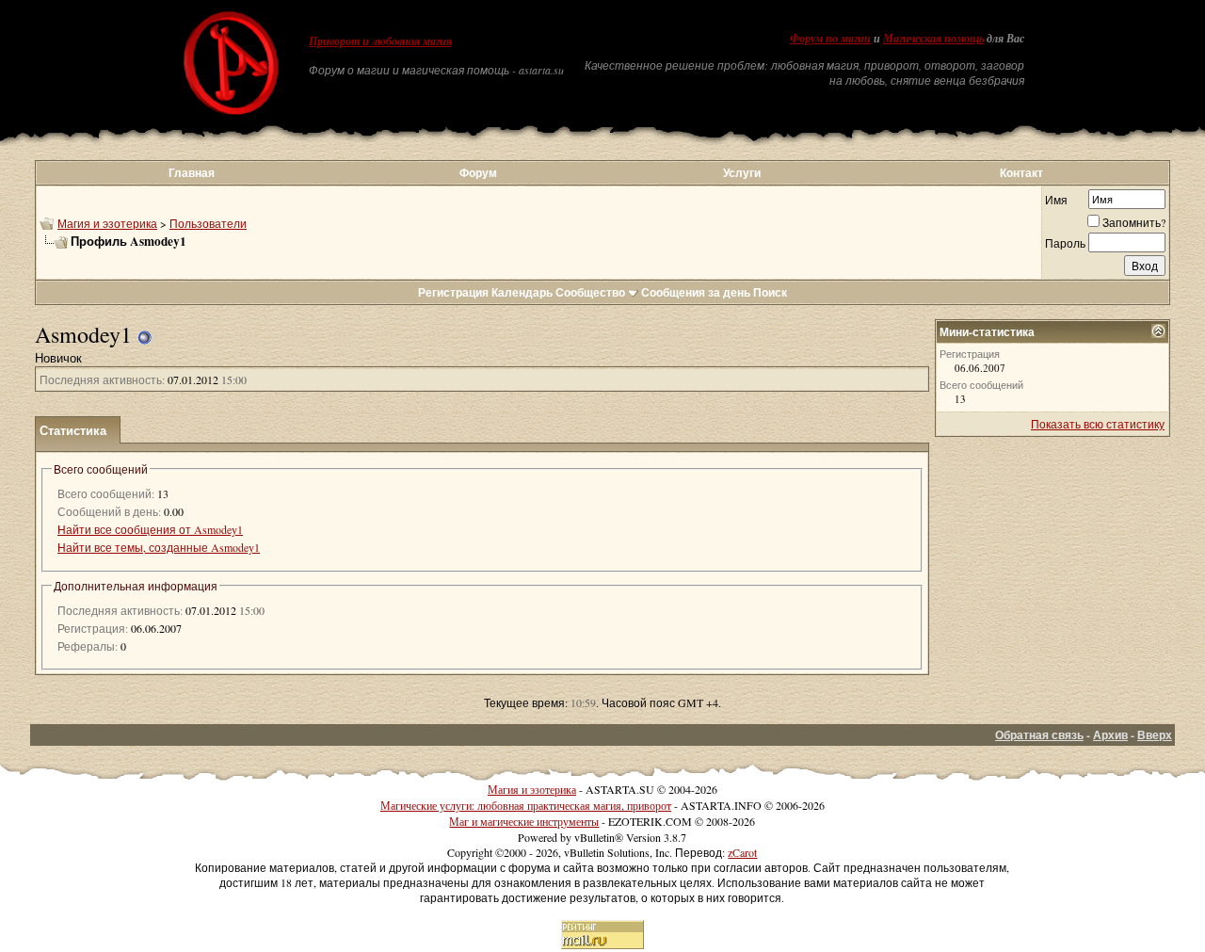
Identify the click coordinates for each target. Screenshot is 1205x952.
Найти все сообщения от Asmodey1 (150, 529)
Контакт (1021, 173)
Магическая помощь (933, 38)
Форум (478, 173)
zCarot (742, 852)
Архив (1110, 735)
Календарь (522, 292)
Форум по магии (830, 38)
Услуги (742, 173)
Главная (192, 173)
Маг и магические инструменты (524, 821)
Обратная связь (1039, 735)
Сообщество (590, 292)
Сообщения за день (695, 292)
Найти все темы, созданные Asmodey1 (158, 547)
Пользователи (208, 223)
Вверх (1154, 735)
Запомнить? (1133, 222)
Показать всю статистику (1098, 423)
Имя (1056, 199)
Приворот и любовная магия (380, 41)
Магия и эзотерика (107, 223)
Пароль (1065, 242)
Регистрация (453, 292)
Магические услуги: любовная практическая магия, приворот (525, 805)
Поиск (770, 292)
